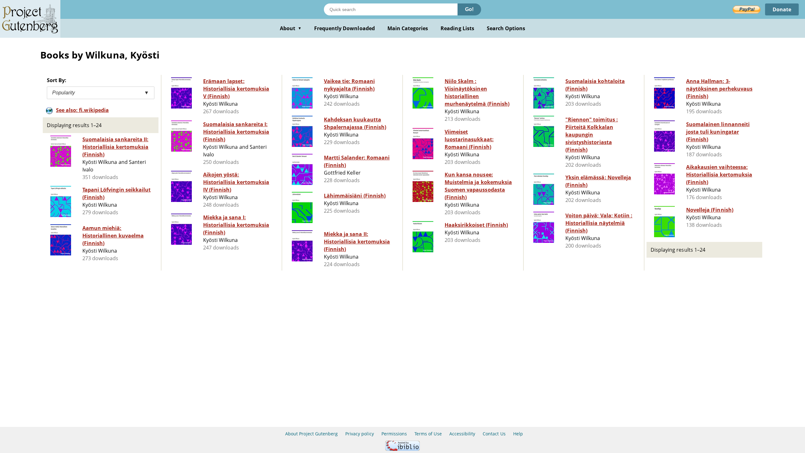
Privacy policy (359, 434)
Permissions (394, 434)
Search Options (506, 28)
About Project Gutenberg (311, 434)
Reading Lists (457, 28)
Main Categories (407, 28)
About (291, 28)
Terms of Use (427, 434)
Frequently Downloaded (344, 28)
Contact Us (494, 434)
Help (518, 434)
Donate (782, 9)
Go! (469, 9)
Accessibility (462, 434)
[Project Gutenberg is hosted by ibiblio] (402, 449)
